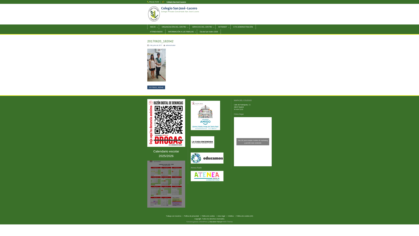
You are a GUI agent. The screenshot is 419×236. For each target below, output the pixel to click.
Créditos (231, 216)
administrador (171, 45)
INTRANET (222, 27)
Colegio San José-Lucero (176, 2)
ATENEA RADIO (156, 31)
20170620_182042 (156, 87)
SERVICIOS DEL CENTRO (202, 27)
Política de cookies (208, 216)
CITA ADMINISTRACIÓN (243, 27)
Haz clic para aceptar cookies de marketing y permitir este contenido (253, 142)
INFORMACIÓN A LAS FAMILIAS (181, 31)
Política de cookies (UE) (244, 216)
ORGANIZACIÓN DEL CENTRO (174, 27)
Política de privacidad (191, 216)
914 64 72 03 (154, 2)
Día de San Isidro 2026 (209, 31)
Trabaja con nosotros (173, 216)
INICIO (153, 27)
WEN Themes (228, 222)
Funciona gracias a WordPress (197, 222)
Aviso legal (221, 216)
